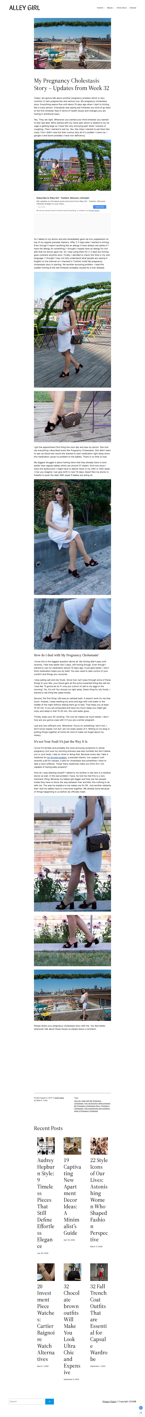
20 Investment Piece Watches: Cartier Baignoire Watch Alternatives (46, 1322)
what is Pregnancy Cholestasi (86, 1111)
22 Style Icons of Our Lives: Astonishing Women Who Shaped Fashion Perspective (99, 1200)
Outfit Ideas (59, 1098)
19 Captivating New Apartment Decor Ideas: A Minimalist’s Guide (72, 1196)
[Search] (49, 1402)
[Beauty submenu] (113, 7)
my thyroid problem (57, 757)
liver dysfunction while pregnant (97, 1103)
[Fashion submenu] (104, 7)
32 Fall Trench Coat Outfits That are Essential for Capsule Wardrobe (98, 1322)
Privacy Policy (110, 1401)
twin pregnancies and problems (97, 1108)
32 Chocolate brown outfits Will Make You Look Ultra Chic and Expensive (72, 1329)
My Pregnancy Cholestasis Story (87, 1106)
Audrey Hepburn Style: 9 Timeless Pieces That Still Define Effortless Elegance (46, 1203)
